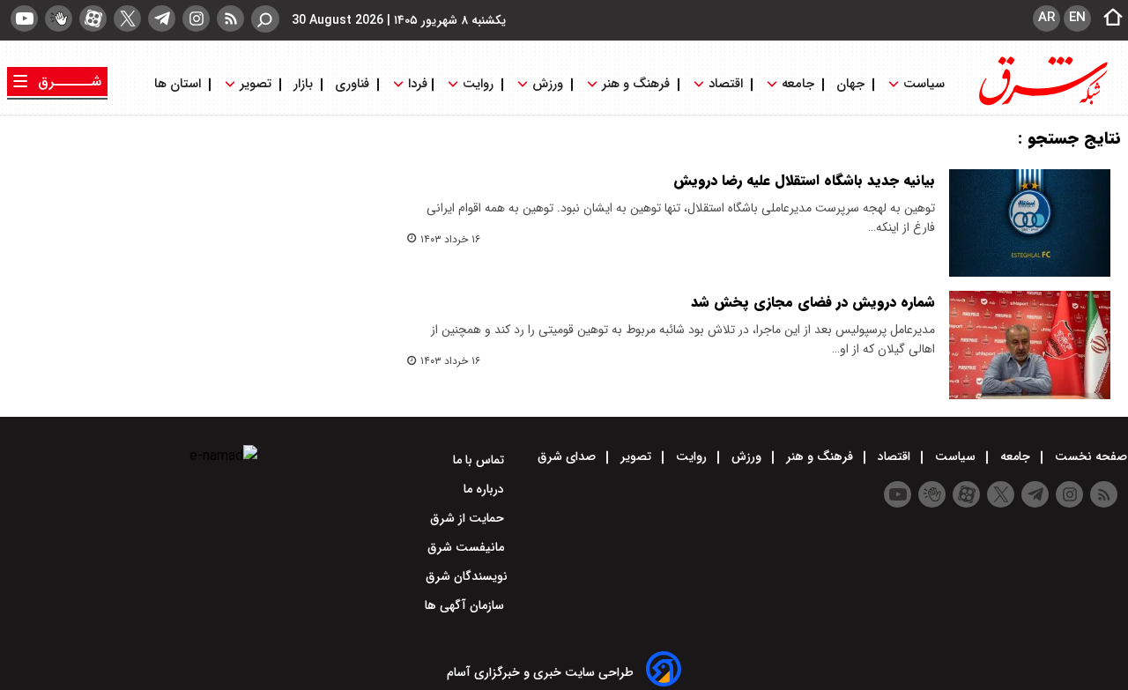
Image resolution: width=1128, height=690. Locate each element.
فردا (415, 84)
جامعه (798, 84)
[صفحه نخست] (1108, 18)
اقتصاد (725, 84)
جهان (850, 84)
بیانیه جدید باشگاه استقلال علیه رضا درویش (804, 180)
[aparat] (93, 18)
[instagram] (196, 18)
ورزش (548, 84)
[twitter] (127, 18)
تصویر (255, 84)
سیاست (924, 84)
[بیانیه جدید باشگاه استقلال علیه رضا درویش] (1029, 223)
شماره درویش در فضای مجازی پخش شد (813, 302)
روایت (478, 84)
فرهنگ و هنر (635, 84)
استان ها (179, 84)
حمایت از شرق (469, 518)
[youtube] (24, 18)
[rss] (230, 18)
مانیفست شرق (467, 547)
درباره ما (486, 489)
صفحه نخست (1089, 456)
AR (1046, 17)
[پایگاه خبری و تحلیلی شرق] (1041, 104)
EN (1077, 17)
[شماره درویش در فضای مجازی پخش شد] (1029, 344)
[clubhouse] (58, 18)
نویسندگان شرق (467, 576)
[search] (265, 19)
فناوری (352, 84)
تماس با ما (480, 460)
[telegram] (161, 18)
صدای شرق (568, 456)
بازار (303, 84)
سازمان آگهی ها (466, 605)
